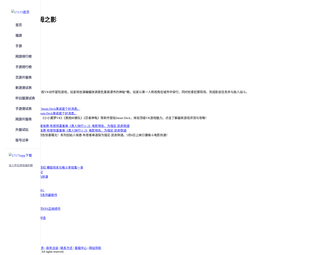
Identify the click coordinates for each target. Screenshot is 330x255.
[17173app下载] (20, 155)
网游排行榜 (23, 56)
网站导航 (95, 248)
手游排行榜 (23, 67)
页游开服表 (23, 77)
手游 (18, 46)
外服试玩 (21, 130)
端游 (18, 35)
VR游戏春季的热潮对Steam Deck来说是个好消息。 (43, 113)
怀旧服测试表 (25, 98)
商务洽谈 (52, 248)
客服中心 (81, 248)
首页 (18, 25)
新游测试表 (23, 88)
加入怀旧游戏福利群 (21, 165)
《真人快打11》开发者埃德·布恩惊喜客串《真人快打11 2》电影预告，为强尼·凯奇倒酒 (67, 130)
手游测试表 (23, 109)
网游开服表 (23, 119)
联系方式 (66, 248)
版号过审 (21, 140)
